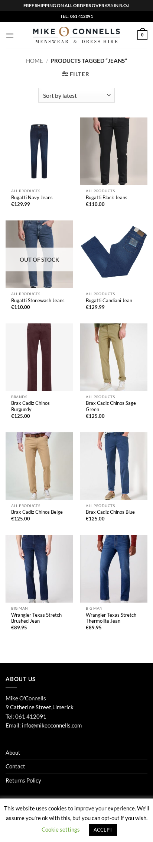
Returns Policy (23, 780)
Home (34, 60)
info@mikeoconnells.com (52, 725)
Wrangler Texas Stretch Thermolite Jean (111, 618)
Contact (15, 766)
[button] (10, 35)
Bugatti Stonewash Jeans (38, 300)
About (13, 752)
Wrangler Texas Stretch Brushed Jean (36, 618)
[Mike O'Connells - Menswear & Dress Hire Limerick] (76, 35)
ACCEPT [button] (103, 830)
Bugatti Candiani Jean (109, 300)
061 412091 (30, 716)
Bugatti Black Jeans (106, 197)
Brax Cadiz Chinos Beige (37, 512)
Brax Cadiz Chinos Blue (110, 512)
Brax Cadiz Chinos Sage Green (111, 406)
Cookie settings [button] (61, 829)
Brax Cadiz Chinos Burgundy (30, 406)
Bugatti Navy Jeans (32, 197)
